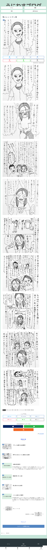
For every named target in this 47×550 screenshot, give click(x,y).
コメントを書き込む (23, 526)
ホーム (8, 543)
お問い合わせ (23, 545)
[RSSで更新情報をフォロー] (23, 429)
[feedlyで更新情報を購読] (34, 426)
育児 (38, 543)
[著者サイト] (13, 426)
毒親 (23, 543)
